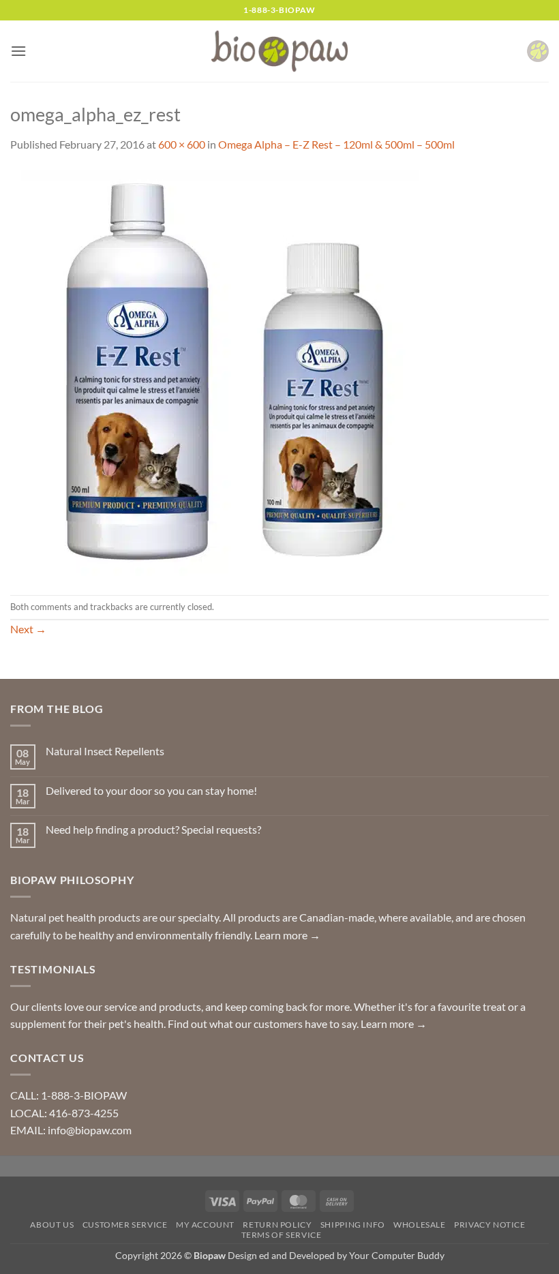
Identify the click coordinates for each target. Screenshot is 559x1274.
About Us (52, 1224)
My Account (205, 1224)
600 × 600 (181, 144)
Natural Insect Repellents (105, 750)
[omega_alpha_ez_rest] (214, 372)
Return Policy (277, 1224)
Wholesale (419, 1224)
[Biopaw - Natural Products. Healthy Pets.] (279, 51)
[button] (18, 50)
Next (28, 628)
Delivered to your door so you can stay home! (151, 790)
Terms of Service (281, 1235)
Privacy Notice (490, 1224)
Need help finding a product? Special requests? (153, 829)
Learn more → (287, 934)
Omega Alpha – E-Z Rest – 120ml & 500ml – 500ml (336, 144)
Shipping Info (352, 1224)
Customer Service (125, 1224)
